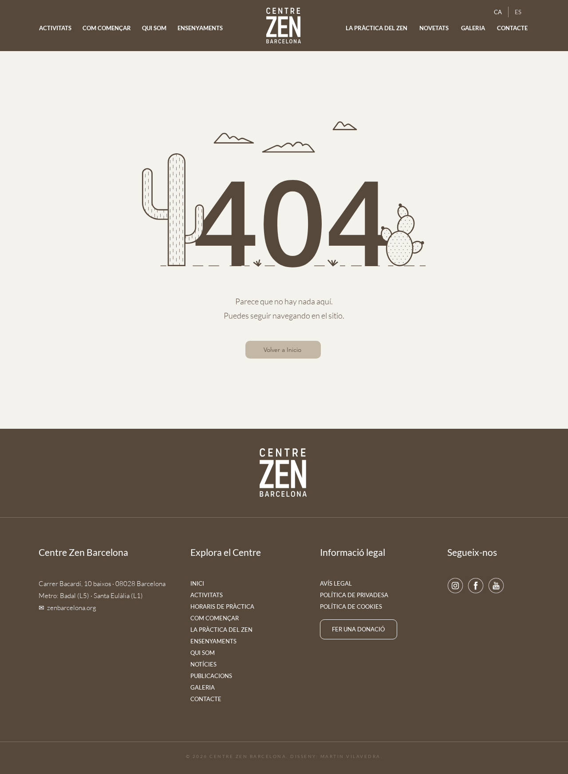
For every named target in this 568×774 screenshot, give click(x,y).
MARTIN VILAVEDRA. (351, 756)
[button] (434, 28)
